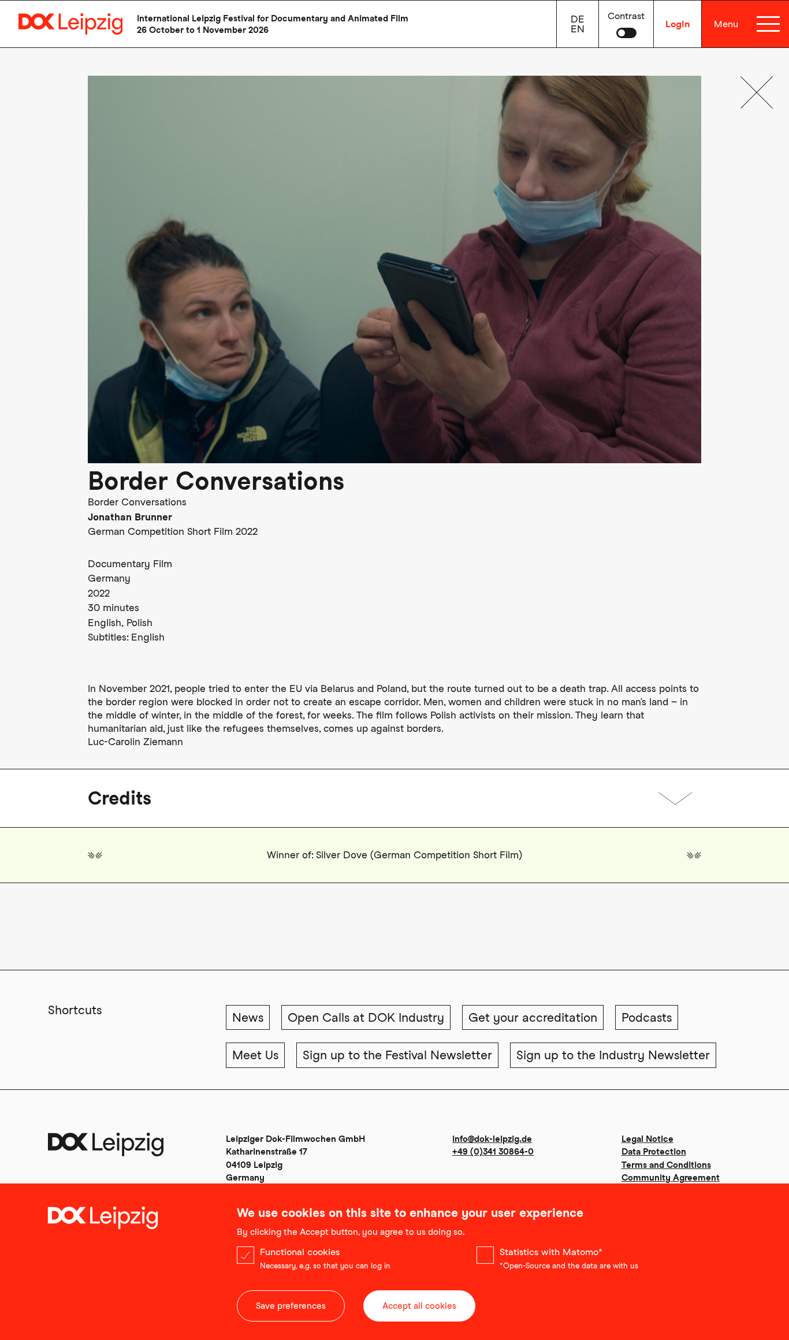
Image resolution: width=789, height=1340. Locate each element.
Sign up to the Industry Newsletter (613, 1055)
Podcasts (646, 1017)
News (247, 1017)
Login (677, 23)
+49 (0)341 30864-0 (493, 1152)
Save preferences (291, 1306)
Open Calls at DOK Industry (366, 1017)
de (578, 19)
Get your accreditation (532, 1017)
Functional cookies (300, 1251)
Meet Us (255, 1055)
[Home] (61, 24)
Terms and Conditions (666, 1165)
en (578, 29)
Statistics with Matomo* (551, 1251)
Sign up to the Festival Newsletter (397, 1055)
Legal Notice (647, 1139)
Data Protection (653, 1152)
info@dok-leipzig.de (492, 1139)
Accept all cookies (419, 1306)
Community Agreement (670, 1177)
